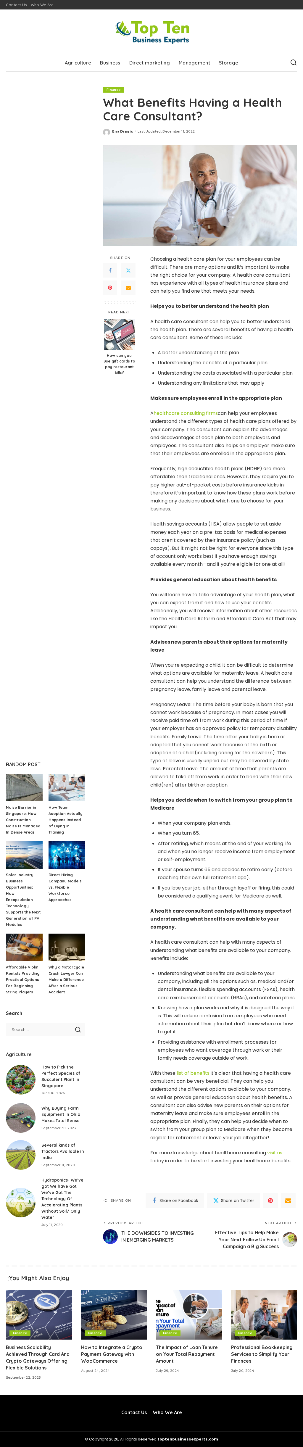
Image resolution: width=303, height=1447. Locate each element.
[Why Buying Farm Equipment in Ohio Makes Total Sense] (21, 1118)
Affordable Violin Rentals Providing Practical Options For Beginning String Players (23, 979)
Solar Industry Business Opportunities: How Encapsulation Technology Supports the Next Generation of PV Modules (23, 899)
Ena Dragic (122, 131)
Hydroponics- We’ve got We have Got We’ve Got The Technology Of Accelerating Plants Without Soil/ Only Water (62, 1198)
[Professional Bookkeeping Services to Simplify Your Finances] (264, 1315)
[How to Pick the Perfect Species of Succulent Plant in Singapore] (21, 1080)
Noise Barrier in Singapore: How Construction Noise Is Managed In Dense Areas (23, 819)
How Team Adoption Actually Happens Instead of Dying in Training (66, 819)
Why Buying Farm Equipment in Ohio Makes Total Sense (60, 1114)
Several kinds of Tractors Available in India (62, 1151)
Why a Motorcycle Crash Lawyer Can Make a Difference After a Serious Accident (66, 979)
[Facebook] (110, 270)
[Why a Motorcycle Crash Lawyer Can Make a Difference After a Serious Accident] (67, 947)
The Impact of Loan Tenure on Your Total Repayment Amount (187, 1354)
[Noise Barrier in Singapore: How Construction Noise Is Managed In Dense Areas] (24, 787)
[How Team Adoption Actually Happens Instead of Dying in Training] (67, 787)
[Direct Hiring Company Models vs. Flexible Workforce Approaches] (67, 855)
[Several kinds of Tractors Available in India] (21, 1155)
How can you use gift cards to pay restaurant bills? (119, 364)
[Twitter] (128, 270)
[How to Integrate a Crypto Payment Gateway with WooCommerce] (114, 1315)
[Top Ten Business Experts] (151, 31)
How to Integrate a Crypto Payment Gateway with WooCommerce (111, 1354)
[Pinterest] (110, 288)
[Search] (293, 63)
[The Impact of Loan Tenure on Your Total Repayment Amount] (189, 1315)
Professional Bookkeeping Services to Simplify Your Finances (262, 1354)
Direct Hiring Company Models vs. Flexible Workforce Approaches (65, 887)
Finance (113, 90)
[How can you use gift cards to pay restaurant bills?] (119, 334)
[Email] (128, 288)
